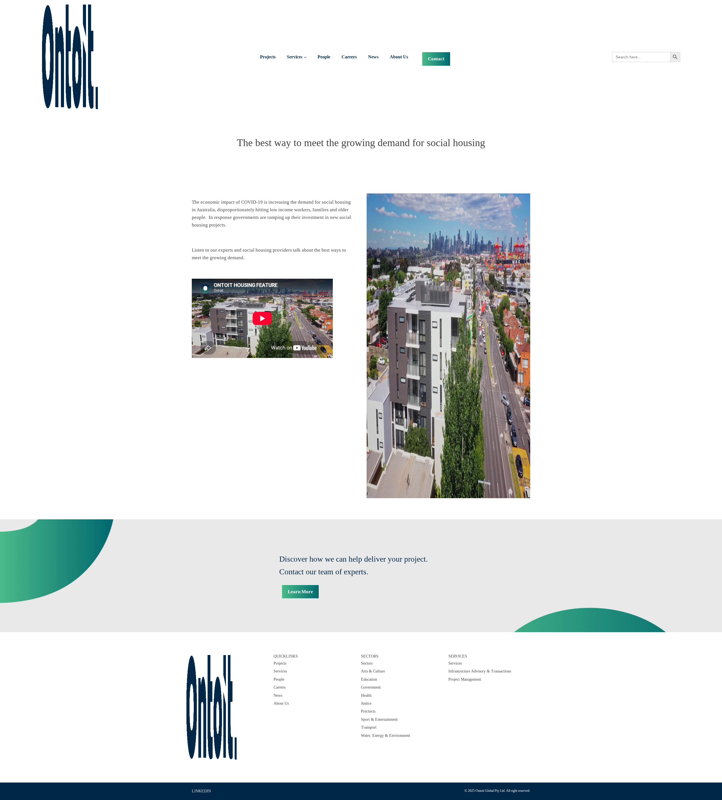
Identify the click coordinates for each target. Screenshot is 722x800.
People (324, 56)
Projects (268, 56)
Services (294, 56)
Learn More (300, 591)
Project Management (464, 679)
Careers (349, 56)
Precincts (368, 711)
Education (369, 679)
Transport (369, 727)
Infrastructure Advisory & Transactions (479, 671)
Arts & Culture (373, 671)
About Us (399, 56)
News (373, 56)
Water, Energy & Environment (385, 735)
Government (371, 687)
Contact (436, 58)
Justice (366, 703)
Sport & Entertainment (379, 719)
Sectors (367, 663)
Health (366, 695)
